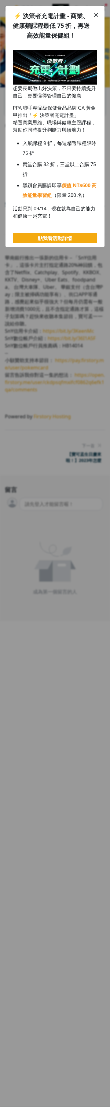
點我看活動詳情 (55, 238)
